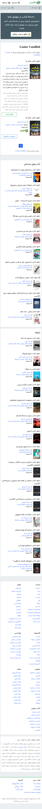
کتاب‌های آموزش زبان (25, 302)
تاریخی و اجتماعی (34, 721)
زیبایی (38, 682)
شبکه (38, 655)
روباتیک (18, 655)
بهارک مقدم (26, 235)
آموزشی (37, 730)
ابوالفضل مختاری (25, 299)
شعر (38, 594)
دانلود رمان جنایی (14, 107)
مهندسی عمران (16, 640)
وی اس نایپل (26, 281)
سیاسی (18, 610)
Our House (8, 101)
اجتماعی (18, 606)
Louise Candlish (20, 151)
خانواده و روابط (35, 679)
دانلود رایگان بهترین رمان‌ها (23, 237)
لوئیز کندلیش (21, 65)
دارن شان (27, 315)
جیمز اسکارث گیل (24, 357)
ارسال (26, 769)
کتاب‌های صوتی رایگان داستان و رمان (20, 283)
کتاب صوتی (35, 708)
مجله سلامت (17, 697)
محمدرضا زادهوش (24, 450)
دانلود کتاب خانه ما (33, 61)
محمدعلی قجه (25, 549)
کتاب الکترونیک (17, 784)
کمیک (38, 603)
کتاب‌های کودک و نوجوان (24, 208)
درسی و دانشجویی (15, 619)
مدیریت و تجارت (35, 724)
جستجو (14, 3)
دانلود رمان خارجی (10, 110)
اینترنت (38, 637)
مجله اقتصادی (16, 685)
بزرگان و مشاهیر (35, 673)
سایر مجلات (17, 703)
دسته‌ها (4, 3)
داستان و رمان (35, 715)
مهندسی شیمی (16, 652)
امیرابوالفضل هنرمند (24, 564)
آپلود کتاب (34, 8)
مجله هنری (17, 700)
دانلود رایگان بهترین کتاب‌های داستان (20, 206)
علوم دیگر (18, 628)
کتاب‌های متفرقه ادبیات (24, 504)
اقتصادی (18, 588)
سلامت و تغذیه (35, 688)
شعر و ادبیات (36, 712)
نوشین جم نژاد (25, 419)
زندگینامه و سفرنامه (34, 610)
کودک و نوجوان (35, 691)
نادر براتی (27, 342)
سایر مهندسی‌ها (16, 658)
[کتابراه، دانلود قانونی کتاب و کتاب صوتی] (24, 131)
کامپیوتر (37, 633)
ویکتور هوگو (26, 204)
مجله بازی (18, 679)
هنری (38, 700)
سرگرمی (37, 685)
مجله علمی (17, 694)
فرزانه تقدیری (26, 404)
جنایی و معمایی (10, 125)
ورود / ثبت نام (5, 8)
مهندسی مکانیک (15, 649)
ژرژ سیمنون (26, 388)
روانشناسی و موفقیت (33, 718)
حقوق (19, 616)
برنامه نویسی (36, 646)
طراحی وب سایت (35, 658)
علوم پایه (18, 625)
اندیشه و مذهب (16, 591)
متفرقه (38, 703)
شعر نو (38, 597)
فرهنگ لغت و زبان (34, 616)
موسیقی (37, 694)
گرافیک (37, 661)
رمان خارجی (19, 110)
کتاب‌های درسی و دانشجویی (23, 220)
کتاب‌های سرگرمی (26, 569)
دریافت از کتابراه (9, 136)
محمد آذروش (26, 468)
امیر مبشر (27, 533)
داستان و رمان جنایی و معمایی (13, 104)
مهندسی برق (17, 646)
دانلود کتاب (9, 114)
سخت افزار (36, 652)
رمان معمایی (24, 107)
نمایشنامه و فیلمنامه (33, 613)
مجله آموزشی (16, 691)
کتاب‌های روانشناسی (25, 175)
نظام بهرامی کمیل (24, 266)
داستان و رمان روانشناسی (13, 93)
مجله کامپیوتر (16, 673)
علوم (19, 585)
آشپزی (38, 676)
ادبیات (37, 585)
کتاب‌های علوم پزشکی (25, 191)
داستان (38, 588)
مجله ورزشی (17, 688)
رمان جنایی (20, 101)
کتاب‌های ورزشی (26, 536)
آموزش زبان (36, 619)
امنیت (38, 643)
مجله (19, 669)
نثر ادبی (37, 606)
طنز (39, 600)
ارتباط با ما (36, 784)
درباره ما (37, 786)
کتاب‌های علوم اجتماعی (24, 268)
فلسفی (18, 613)
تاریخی (19, 597)
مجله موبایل (17, 676)
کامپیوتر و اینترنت (34, 664)
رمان (38, 591)
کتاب (36, 756)
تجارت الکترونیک (35, 649)
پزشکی (19, 594)
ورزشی (38, 697)
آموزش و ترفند (35, 640)
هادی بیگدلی (26, 372)
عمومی (37, 669)
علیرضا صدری (26, 189)
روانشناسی (19, 125)
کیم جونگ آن (25, 518)
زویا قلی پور (26, 435)
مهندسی (17, 633)
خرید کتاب (19, 789)
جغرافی (18, 600)
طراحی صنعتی (16, 637)
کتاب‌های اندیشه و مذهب (24, 375)
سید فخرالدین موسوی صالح (21, 173)
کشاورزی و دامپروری (14, 622)
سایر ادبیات (36, 622)
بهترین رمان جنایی (17, 99)
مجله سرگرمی (16, 682)
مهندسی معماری (15, 643)
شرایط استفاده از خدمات (32, 792)
